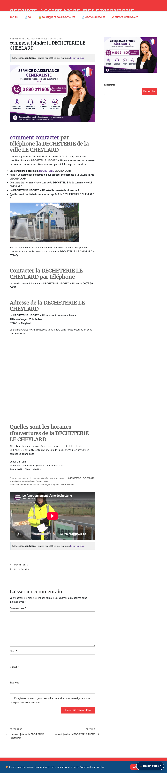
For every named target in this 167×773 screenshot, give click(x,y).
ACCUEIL (14, 17)
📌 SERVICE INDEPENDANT (124, 17)
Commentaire (18, 608)
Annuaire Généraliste (49, 39)
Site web (14, 682)
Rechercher (109, 84)
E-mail (14, 666)
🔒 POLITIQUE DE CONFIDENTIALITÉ (56, 17)
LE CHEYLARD (21, 569)
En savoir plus (77, 57)
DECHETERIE (47, 170)
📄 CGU (28, 17)
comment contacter (34, 137)
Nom (13, 651)
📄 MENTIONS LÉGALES (93, 17)
